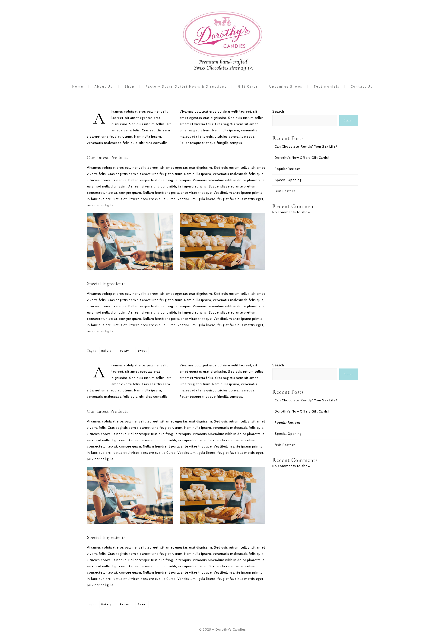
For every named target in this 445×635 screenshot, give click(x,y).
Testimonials (327, 86)
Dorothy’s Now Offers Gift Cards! (302, 158)
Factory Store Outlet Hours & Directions (186, 86)
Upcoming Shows (285, 86)
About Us (104, 86)
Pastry (124, 350)
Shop (130, 86)
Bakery (106, 350)
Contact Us (362, 86)
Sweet (142, 350)
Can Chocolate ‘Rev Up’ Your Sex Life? (306, 146)
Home (77, 86)
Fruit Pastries (285, 191)
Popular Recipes (288, 169)
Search (278, 111)
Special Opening (288, 180)
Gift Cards (248, 86)
